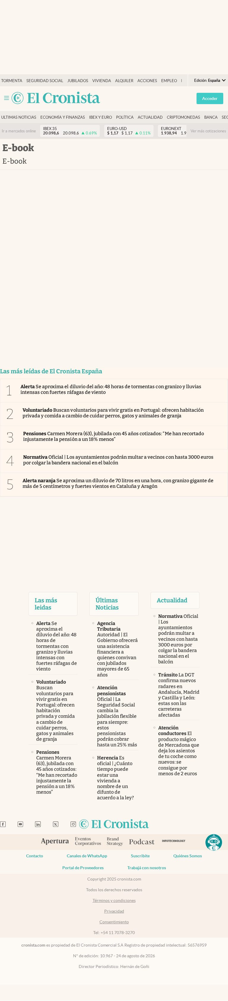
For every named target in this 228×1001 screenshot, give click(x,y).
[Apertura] (55, 842)
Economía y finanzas (62, 117)
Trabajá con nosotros (146, 867)
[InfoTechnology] (174, 842)
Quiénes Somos (187, 855)
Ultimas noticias (18, 117)
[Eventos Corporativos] (88, 842)
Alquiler (124, 81)
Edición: (207, 80)
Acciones (147, 81)
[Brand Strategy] (115, 842)
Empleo (169, 81)
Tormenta (11, 81)
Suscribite (140, 855)
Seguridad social (44, 81)
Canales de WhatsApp (87, 855)
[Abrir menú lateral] (6, 98)
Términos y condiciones (114, 900)
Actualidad (150, 117)
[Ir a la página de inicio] (55, 98)
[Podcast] (142, 842)
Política (125, 117)
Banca (211, 117)
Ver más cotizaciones (208, 131)
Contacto (34, 855)
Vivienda (101, 81)
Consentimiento (114, 921)
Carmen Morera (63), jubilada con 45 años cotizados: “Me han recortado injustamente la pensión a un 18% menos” (113, 436)
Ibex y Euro (100, 117)
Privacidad (114, 911)
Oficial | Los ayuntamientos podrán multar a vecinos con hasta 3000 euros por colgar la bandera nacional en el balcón (118, 460)
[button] (213, 842)
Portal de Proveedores (83, 867)
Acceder (210, 98)
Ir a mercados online (19, 131)
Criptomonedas (183, 117)
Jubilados (77, 81)
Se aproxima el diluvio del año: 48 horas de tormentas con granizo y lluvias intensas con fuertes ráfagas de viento (110, 389)
